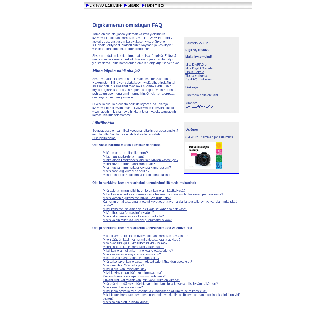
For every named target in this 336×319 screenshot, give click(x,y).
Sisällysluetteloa (104, 138)
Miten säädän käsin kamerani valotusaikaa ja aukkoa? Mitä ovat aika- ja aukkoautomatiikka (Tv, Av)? (141, 241)
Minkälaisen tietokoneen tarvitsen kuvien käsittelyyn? (140, 160)
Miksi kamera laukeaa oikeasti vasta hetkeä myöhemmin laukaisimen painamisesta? (163, 194)
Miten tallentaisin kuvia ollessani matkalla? (133, 216)
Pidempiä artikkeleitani (201, 95)
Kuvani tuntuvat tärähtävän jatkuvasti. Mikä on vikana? (141, 280)
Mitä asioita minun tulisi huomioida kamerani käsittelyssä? (144, 191)
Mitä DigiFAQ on (196, 65)
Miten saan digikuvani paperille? (126, 171)
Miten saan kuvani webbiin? (123, 287)
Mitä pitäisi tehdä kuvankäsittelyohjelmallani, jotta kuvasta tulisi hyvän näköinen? (160, 284)
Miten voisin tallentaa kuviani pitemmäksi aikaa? (137, 220)
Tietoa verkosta (196, 76)
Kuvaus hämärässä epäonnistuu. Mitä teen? (134, 276)
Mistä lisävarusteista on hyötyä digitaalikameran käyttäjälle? (145, 236)
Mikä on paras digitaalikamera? (125, 153)
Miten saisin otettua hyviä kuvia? (126, 302)
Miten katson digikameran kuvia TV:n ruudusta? (137, 198)
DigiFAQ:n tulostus (198, 79)
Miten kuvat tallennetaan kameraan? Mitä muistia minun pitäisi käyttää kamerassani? (137, 165)
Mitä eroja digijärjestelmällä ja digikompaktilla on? (138, 175)
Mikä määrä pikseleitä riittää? (124, 156)
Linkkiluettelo (194, 72)
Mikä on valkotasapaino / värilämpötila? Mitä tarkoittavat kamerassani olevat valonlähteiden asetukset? (147, 260)
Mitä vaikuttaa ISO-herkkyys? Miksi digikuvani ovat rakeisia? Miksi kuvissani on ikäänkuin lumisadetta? (133, 269)
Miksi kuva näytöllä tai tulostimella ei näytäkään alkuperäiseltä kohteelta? (155, 291)
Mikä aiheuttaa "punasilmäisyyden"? (129, 213)
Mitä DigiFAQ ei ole (199, 68)
